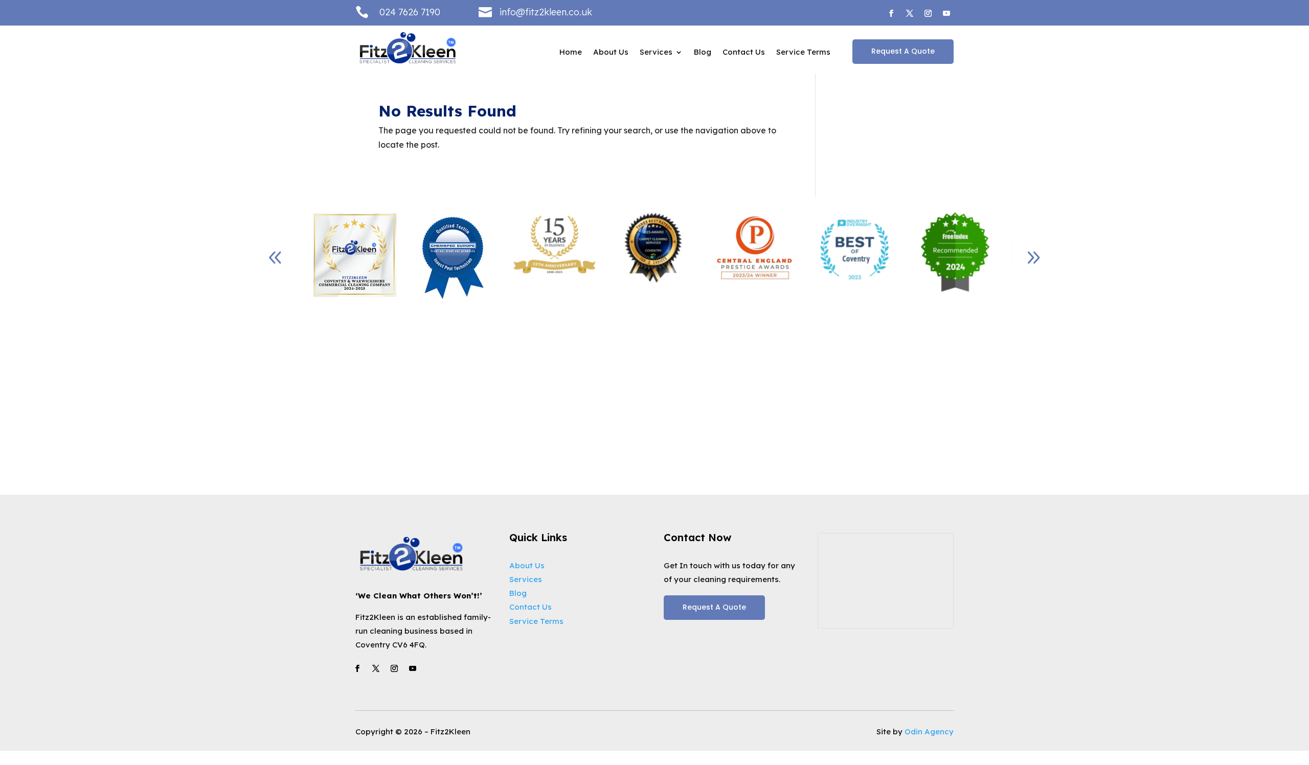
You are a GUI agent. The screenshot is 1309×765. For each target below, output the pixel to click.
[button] (1033, 257)
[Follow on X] (909, 13)
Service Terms (803, 53)
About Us (610, 53)
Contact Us (744, 53)
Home (570, 53)
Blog (702, 53)
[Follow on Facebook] (891, 13)
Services (656, 53)
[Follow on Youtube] (946, 13)
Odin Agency (929, 731)
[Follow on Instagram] (928, 13)
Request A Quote (903, 51)
